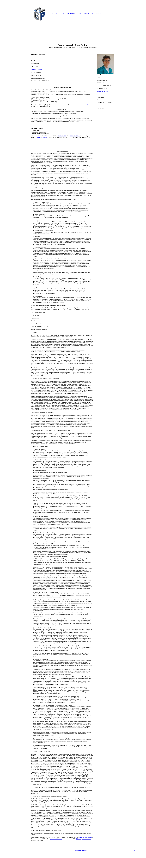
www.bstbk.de (88, 104)
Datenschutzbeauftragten (85, 837)
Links (80, 13)
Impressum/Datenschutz (81, 850)
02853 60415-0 (62, 136)
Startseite (54, 13)
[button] (135, 850)
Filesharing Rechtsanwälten (83, 839)
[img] (73, 21)
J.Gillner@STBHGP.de (36, 69)
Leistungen (71, 13)
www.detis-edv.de (42, 137)
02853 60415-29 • (75, 136)
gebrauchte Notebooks (56, 839)
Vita (62, 13)
